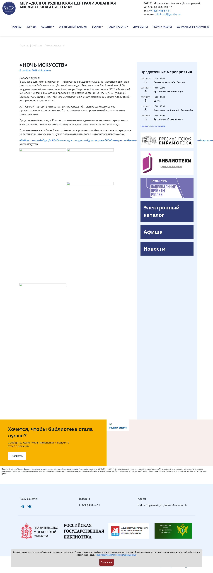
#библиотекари (29, 140)
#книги (131, 140)
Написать (17, 456)
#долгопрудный (96, 140)
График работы (162, 26)
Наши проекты (117, 26)
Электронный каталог (73, 26)
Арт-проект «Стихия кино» (168, 119)
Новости (155, 248)
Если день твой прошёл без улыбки (174, 109)
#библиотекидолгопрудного (69, 140)
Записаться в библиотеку (193, 26)
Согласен (106, 562)
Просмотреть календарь (152, 125)
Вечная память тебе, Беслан (169, 82)
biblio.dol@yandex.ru (168, 14)
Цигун (157, 100)
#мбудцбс (45, 140)
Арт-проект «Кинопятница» (168, 91)
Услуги (96, 26)
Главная (17, 26)
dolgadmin (44, 70)
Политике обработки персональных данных (116, 555)
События (46, 26)
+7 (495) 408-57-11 (159, 10)
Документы (140, 26)
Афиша (31, 26)
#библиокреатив (116, 140)
